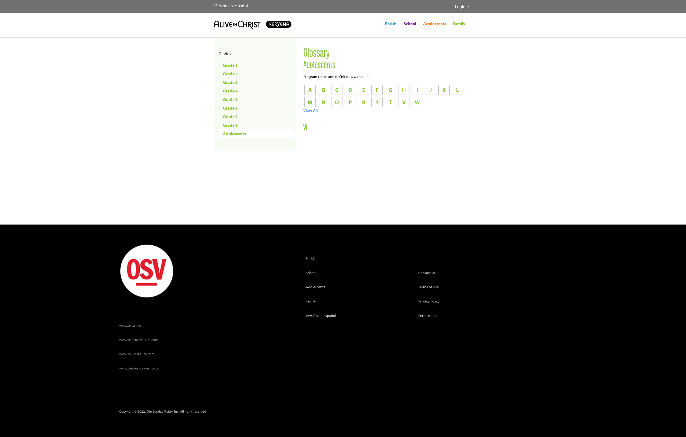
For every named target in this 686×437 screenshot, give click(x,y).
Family (311, 301)
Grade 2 (230, 73)
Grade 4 (230, 91)
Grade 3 (230, 82)
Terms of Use (428, 286)
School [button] (410, 23)
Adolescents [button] (434, 23)
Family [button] (459, 23)
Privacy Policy (428, 301)
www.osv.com (130, 325)
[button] (451, 4)
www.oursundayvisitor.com (141, 368)
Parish (310, 258)
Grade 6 (230, 108)
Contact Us (427, 272)
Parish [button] (391, 23)
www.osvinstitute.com (137, 353)
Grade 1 (230, 65)
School (311, 272)
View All (310, 110)
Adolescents (234, 133)
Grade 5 (230, 99)
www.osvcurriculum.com (138, 339)
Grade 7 (230, 116)
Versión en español (231, 5)
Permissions (427, 315)
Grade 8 (230, 125)
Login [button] (460, 6)
